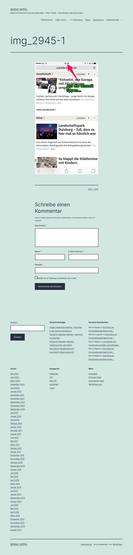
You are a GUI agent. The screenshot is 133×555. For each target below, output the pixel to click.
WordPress (117, 544)
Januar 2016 (15, 487)
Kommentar (41, 225)
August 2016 (15, 469)
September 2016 (17, 466)
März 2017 (15, 445)
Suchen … (14, 322)
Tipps (87, 20)
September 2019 (17, 409)
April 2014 (14, 512)
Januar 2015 (15, 494)
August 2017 (15, 434)
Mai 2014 (14, 508)
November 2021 (17, 398)
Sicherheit (54, 384)
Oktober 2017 (16, 430)
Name (38, 251)
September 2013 (17, 526)
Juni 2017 (14, 438)
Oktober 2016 (16, 462)
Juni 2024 (14, 377)
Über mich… (61, 20)
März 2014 (15, 516)
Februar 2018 (16, 423)
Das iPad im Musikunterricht (62, 349)
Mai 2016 (14, 477)
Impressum (98, 20)
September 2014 (17, 498)
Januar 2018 (15, 427)
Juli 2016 (14, 473)
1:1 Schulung (76, 20)
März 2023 (15, 381)
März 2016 (15, 484)
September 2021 (17, 402)
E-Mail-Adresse (76, 251)
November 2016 (17, 459)
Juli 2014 (14, 505)
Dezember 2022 (17, 384)
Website (38, 265)
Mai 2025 (14, 374)
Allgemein (54, 374)
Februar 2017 (16, 448)
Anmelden (93, 374)
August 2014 (15, 501)
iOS (51, 377)
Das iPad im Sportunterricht (62, 352)
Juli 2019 (14, 413)
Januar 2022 (16, 391)
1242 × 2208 (93, 189)
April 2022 (14, 388)
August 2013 (15, 530)
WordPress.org (95, 384)
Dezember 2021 (17, 395)
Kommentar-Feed (96, 381)
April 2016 (14, 480)
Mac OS (53, 381)
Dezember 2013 (17, 519)
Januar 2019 (15, 416)
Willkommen (47, 20)
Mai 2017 (14, 441)
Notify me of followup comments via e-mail (56, 278)
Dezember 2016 (17, 455)
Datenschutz (113, 20)
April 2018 (14, 420)
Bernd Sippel (19, 9)
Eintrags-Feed (95, 377)
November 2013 (17, 523)
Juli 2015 (14, 491)
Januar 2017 (15, 452)
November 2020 (17, 406)
